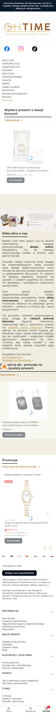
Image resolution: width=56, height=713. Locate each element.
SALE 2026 (8, 60)
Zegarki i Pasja (10, 647)
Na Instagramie (11, 357)
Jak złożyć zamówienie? (15, 683)
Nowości (6, 97)
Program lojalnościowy (14, 621)
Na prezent (8, 90)
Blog (4, 650)
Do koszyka (15, 180)
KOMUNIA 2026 (10, 63)
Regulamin (8, 629)
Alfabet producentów (14, 642)
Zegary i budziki (10, 87)
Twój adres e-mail (11, 566)
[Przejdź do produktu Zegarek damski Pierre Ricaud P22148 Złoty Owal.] (28, 498)
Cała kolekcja (11, 120)
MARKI (6, 83)
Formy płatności (11, 662)
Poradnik (7, 644)
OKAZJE (6, 80)
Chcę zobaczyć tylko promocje (19, 466)
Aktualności (8, 618)
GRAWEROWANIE (12, 77)
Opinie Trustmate (11, 698)
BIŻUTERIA (8, 73)
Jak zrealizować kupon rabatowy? (20, 680)
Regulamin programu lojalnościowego (23, 624)
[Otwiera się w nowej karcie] (7, 49)
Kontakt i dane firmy (13, 701)
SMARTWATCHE (11, 67)
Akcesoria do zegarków (14, 93)
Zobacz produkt (14, 435)
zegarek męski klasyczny (25, 327)
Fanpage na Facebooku (16, 360)
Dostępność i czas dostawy (16, 665)
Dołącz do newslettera (19, 573)
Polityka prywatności (13, 626)
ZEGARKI (7, 70)
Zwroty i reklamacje (13, 668)
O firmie (6, 696)
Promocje (7, 100)
